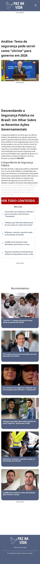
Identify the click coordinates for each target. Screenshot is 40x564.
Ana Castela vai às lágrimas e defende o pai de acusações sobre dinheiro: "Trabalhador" (19, 214)
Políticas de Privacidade (20, 547)
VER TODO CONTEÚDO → (20, 201)
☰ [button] (36, 5)
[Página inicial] (20, 540)
